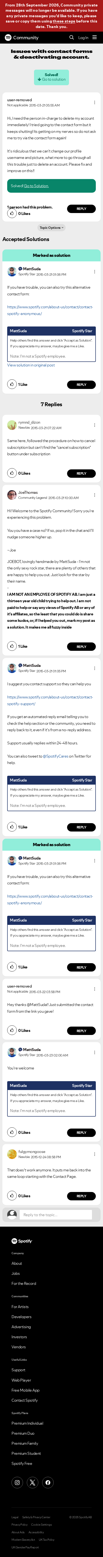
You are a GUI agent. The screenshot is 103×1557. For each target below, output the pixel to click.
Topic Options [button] (50, 227)
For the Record (23, 1283)
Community (26, 37)
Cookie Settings (41, 1525)
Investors (19, 1336)
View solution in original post (31, 365)
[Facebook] (48, 1482)
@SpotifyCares (56, 756)
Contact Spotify (24, 1400)
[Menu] (94, 37)
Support (18, 1369)
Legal (14, 1517)
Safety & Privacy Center (36, 1517)
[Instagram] (17, 1482)
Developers (21, 1316)
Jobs (15, 1273)
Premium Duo (22, 1433)
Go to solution (53, 79)
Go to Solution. (36, 185)
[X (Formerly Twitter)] (32, 1482)
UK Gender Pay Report (25, 1547)
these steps (64, 21)
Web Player (21, 1380)
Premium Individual (27, 1423)
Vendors (18, 1346)
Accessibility (36, 1532)
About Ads (18, 1532)
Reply (81, 208)
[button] (94, 102)
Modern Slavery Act (23, 1540)
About (16, 1263)
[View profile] (12, 271)
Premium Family (24, 1443)
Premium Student (26, 1453)
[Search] (71, 37)
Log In (83, 37)
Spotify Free (21, 1463)
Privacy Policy (19, 1525)
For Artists (20, 1306)
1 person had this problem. (29, 207)
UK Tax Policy (46, 1540)
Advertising (21, 1326)
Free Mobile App (25, 1390)
